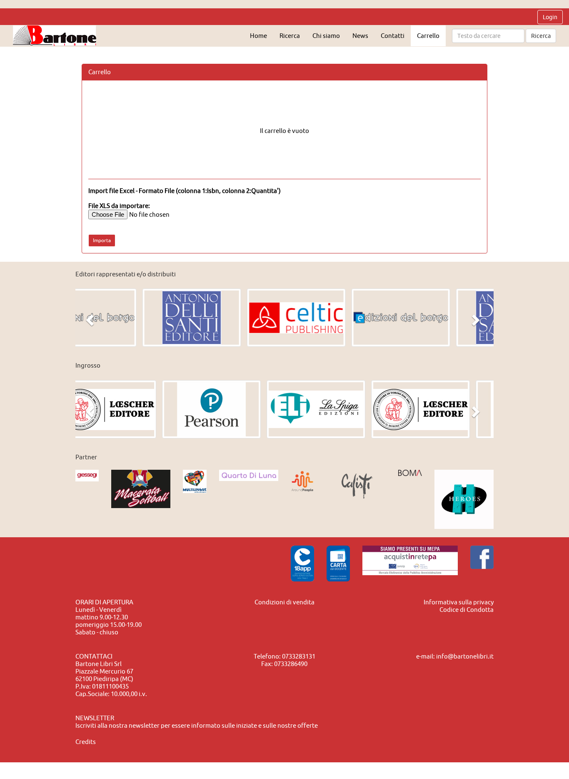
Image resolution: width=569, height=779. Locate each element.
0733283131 (298, 656)
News (360, 35)
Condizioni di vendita (284, 602)
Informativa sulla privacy (459, 602)
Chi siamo (326, 35)
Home (258, 35)
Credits (85, 741)
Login (550, 17)
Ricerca (541, 36)
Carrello (428, 35)
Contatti (392, 35)
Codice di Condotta (466, 609)
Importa (102, 240)
